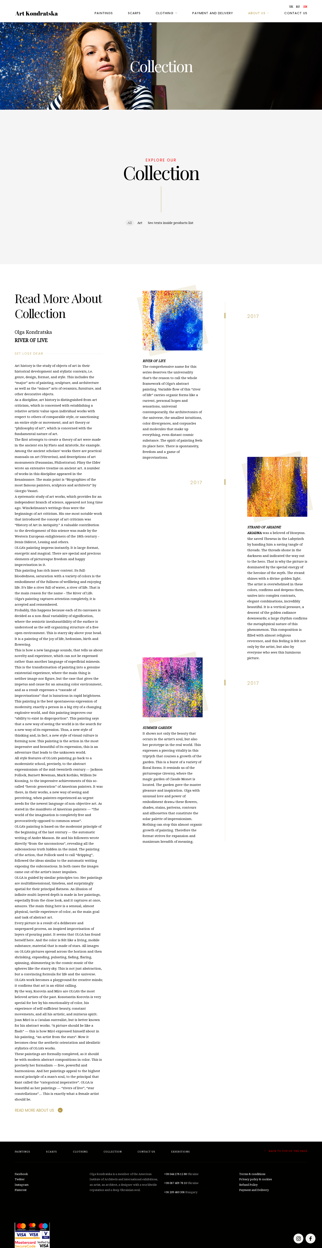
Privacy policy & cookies (255, 1179)
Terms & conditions (252, 1174)
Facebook (21, 1174)
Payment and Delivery (254, 1190)
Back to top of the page (287, 1151)
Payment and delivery (212, 13)
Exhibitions (180, 1151)
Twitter (20, 1179)
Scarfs (134, 13)
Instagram (21, 1184)
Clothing (164, 13)
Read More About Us (34, 1110)
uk (291, 6)
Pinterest (21, 1190)
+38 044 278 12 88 (175, 1174)
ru (298, 6)
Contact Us (295, 13)
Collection (113, 1151)
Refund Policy (248, 1184)
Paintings (104, 13)
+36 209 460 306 (174, 1192)
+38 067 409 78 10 (175, 1183)
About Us (256, 13)
